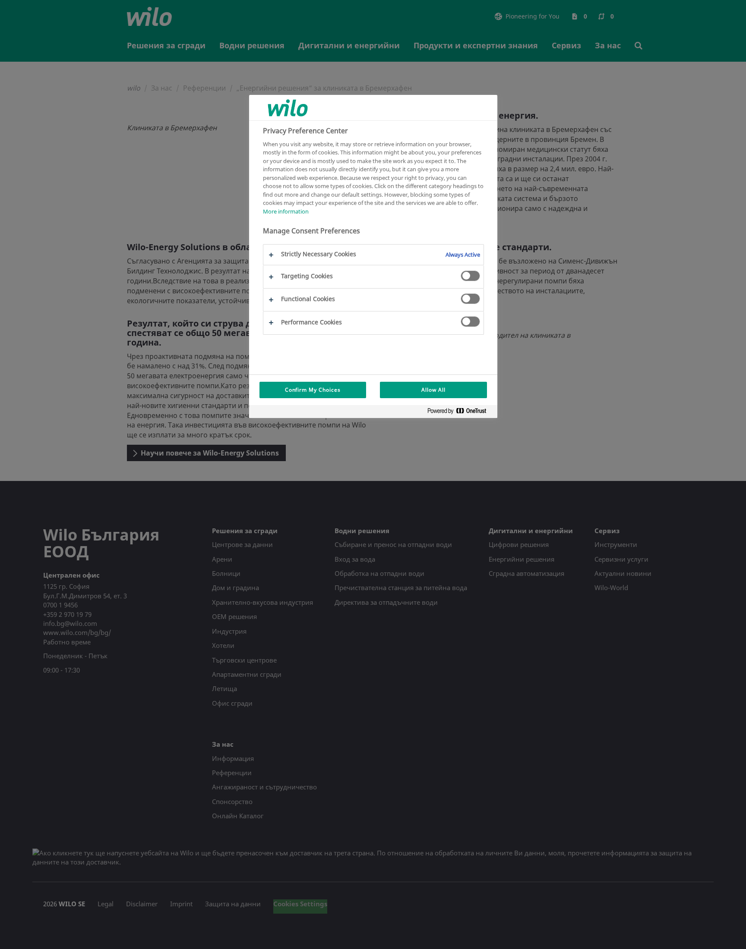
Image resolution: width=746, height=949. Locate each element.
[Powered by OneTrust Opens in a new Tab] (460, 412)
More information (286, 211)
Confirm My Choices (313, 389)
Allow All (433, 389)
